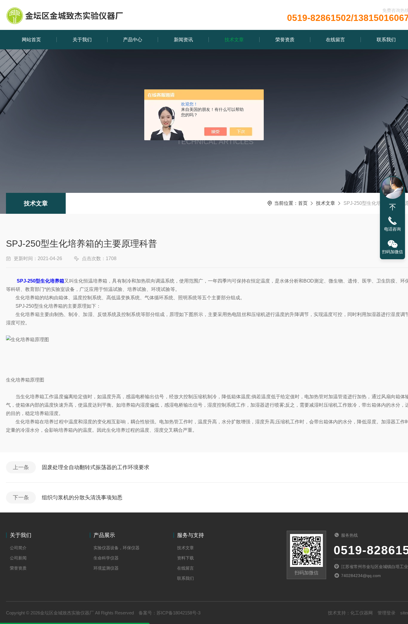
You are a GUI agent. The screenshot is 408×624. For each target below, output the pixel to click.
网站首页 (31, 39)
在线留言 (335, 39)
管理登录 (386, 612)
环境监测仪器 (106, 568)
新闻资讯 (183, 39)
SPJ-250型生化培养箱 (40, 280)
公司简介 (18, 547)
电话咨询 (392, 229)
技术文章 (234, 39)
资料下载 (185, 558)
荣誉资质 (285, 39)
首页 (303, 203)
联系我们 (185, 578)
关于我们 (82, 39)
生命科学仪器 (106, 558)
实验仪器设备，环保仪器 (116, 547)
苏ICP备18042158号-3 (178, 612)
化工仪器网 (361, 612)
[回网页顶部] (392, 207)
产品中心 (132, 39)
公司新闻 (18, 558)
